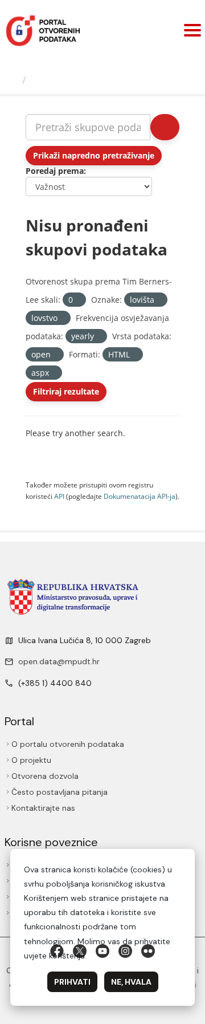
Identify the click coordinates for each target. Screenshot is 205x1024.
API (59, 496)
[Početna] (13, 80)
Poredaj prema (55, 170)
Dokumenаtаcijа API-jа (139, 496)
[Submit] (164, 127)
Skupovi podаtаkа (78, 80)
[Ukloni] (77, 300)
